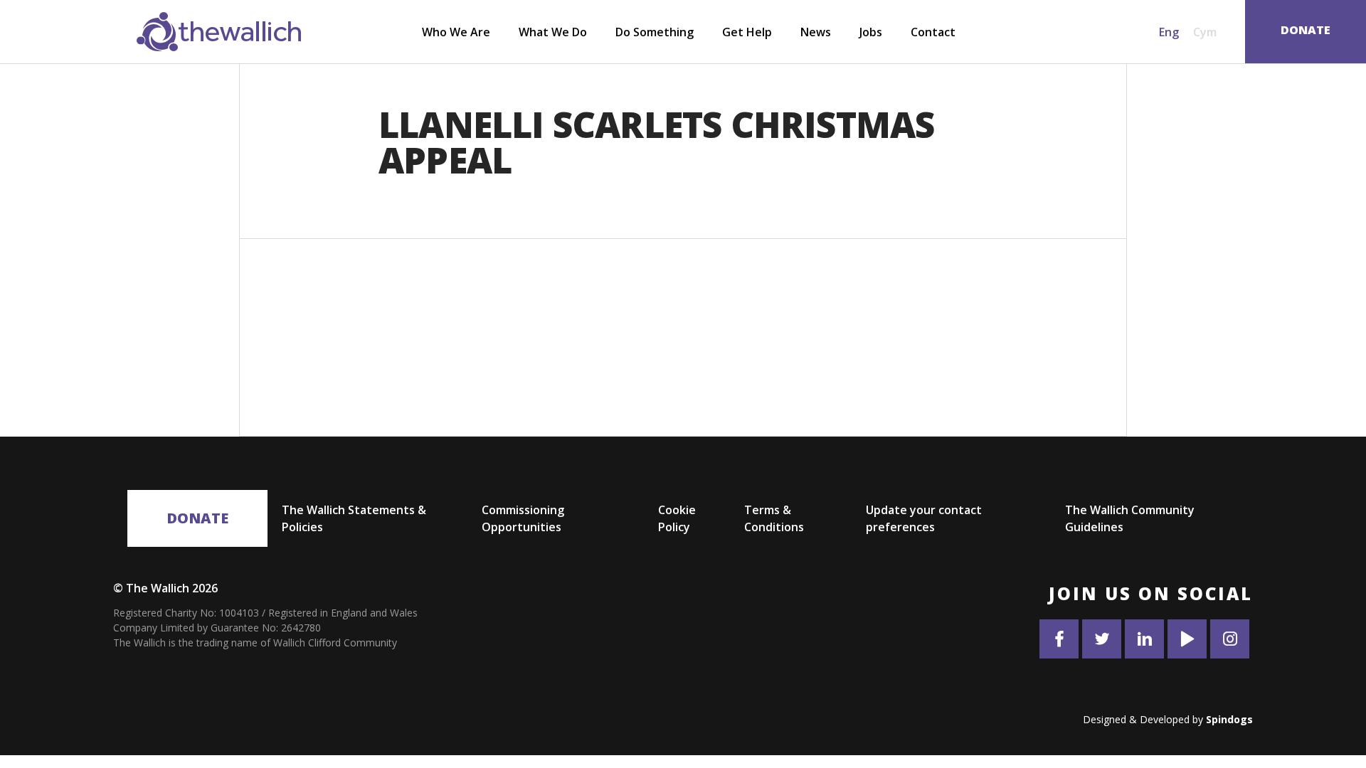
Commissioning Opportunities (523, 518)
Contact (933, 32)
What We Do (553, 32)
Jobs (870, 32)
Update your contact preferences (924, 518)
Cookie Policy (677, 518)
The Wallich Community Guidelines (1130, 518)
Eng (1169, 32)
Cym (1205, 32)
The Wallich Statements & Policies (354, 518)
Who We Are (456, 32)
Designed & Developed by (1168, 719)
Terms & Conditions (774, 518)
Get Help (747, 32)
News (815, 32)
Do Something (654, 32)
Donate (197, 518)
